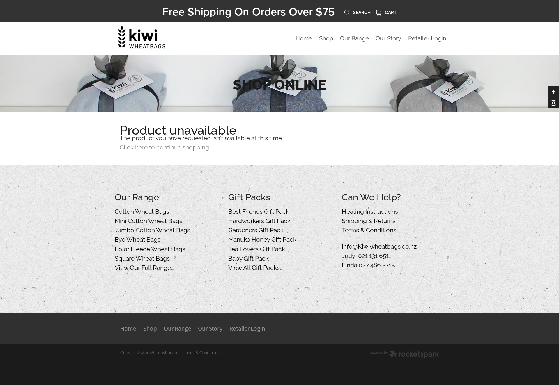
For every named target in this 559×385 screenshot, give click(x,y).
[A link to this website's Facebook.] (553, 91)
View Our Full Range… (144, 267)
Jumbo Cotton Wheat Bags (152, 229)
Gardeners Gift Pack (256, 229)
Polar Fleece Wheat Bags (150, 248)
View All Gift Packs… (255, 267)
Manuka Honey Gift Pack (262, 238)
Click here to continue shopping (164, 146)
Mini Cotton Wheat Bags (148, 220)
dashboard (168, 352)
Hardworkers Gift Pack (259, 220)
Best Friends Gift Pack (258, 210)
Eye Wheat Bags (137, 238)
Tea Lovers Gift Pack (256, 248)
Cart (390, 12)
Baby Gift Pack (248, 257)
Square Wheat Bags (142, 257)
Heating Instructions (370, 210)
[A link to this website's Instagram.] (553, 102)
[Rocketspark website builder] (404, 354)
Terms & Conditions (369, 229)
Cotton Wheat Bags (142, 210)
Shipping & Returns (368, 220)
